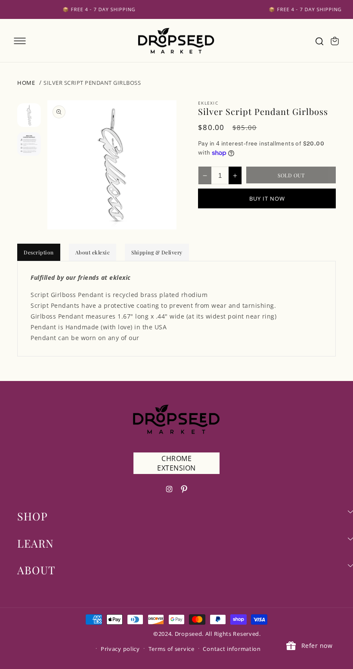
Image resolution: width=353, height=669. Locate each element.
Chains (151, 338)
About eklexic (92, 252)
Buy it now (267, 198)
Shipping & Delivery (157, 252)
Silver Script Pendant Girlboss (92, 83)
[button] (20, 41)
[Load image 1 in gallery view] (29, 115)
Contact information (231, 649)
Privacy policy (120, 649)
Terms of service (172, 649)
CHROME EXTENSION (176, 463)
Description (39, 252)
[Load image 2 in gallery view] (29, 144)
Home (26, 83)
